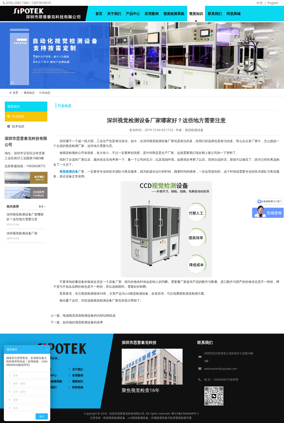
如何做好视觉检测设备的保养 (83, 322)
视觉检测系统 (173, 13)
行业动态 (44, 92)
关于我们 (114, 13)
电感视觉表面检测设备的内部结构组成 (89, 315)
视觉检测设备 (117, 418)
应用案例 (152, 13)
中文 (260, 3)
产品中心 (133, 13)
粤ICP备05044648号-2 (185, 413)
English (273, 3)
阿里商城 (234, 13)
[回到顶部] (279, 418)
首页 (98, 13)
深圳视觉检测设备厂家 (22, 233)
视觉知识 (196, 13)
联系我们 (215, 13)
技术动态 (18, 126)
